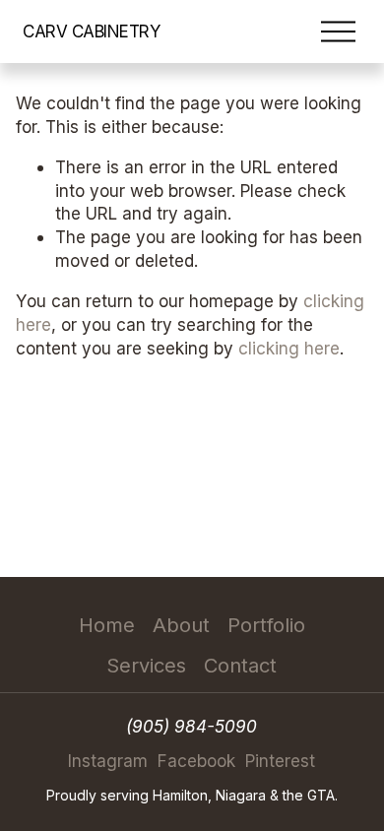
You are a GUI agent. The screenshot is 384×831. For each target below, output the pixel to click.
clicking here (289, 348)
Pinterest (280, 760)
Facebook (196, 760)
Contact (240, 665)
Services (146, 665)
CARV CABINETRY (91, 31)
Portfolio (266, 625)
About (181, 625)
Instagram (108, 760)
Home (107, 625)
